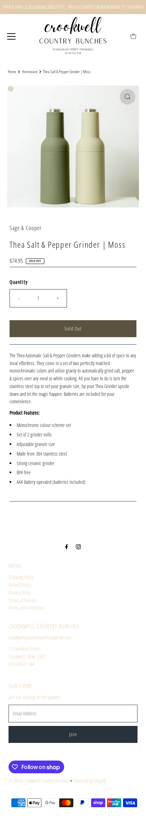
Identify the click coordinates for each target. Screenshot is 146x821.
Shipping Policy (21, 577)
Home (12, 72)
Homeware (30, 72)
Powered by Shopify (89, 780)
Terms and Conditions (27, 607)
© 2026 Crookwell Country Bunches (39, 780)
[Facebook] (66, 546)
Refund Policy (20, 584)
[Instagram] (78, 546)
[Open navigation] (11, 36)
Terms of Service (22, 600)
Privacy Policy (20, 592)
